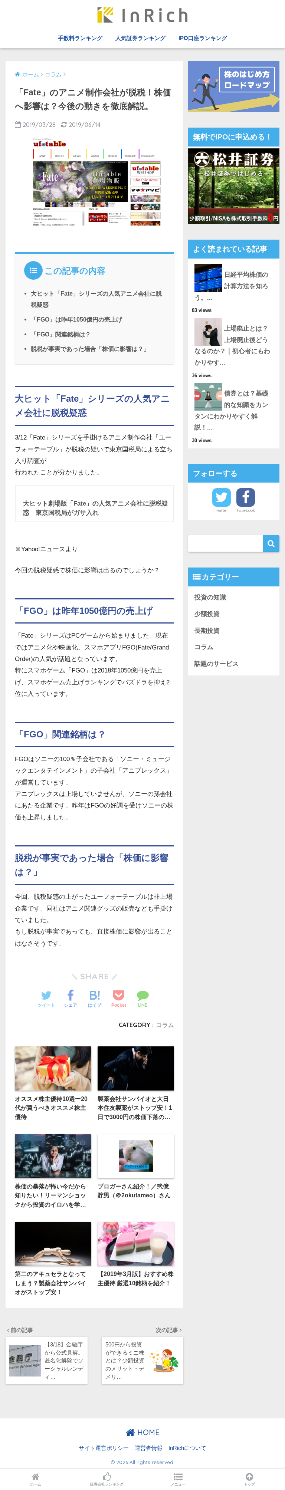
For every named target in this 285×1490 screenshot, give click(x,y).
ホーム (35, 1484)
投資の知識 (210, 597)
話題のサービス (216, 663)
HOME (147, 1432)
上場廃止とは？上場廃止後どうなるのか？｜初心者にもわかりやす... (232, 345)
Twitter (221, 510)
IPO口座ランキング (202, 38)
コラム (165, 1025)
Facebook (246, 510)
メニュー (178, 1484)
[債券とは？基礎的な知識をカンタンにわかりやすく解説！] (234, 382)
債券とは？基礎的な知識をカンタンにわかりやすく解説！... (231, 410)
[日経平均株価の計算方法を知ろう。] (234, 264)
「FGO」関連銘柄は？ (61, 334)
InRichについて (187, 1448)
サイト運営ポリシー (104, 1448)
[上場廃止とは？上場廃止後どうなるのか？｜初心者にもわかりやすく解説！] (234, 317)
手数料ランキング (80, 38)
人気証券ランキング (140, 38)
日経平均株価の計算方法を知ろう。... (231, 286)
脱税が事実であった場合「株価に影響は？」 (90, 348)
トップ (249, 1484)
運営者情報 (149, 1448)
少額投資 (207, 614)
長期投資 (207, 630)
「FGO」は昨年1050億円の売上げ (76, 319)
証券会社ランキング (107, 1484)
